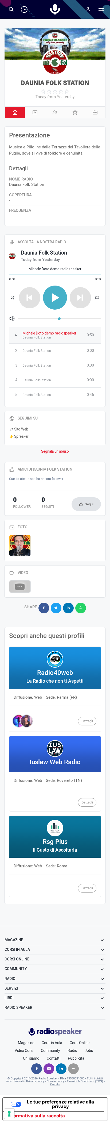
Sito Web (21, 429)
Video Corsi (24, 1050)
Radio (72, 1050)
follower (22, 503)
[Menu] (88, 9)
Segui (89, 504)
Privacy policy (35, 1081)
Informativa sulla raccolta (36, 1115)
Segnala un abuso (55, 451)
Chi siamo (31, 1058)
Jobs (89, 1050)
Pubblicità (76, 1058)
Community (50, 1050)
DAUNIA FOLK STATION (55, 83)
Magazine (26, 1043)
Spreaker (21, 436)
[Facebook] (36, 1068)
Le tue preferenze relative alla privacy (60, 1104)
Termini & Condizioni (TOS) (85, 1081)
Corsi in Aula (52, 1043)
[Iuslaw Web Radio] (55, 773)
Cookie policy (55, 1081)
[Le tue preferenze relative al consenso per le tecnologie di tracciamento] (9, 1114)
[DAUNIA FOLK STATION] (55, 62)
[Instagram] (49, 1068)
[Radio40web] (55, 689)
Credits (55, 1084)
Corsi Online (79, 1043)
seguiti (47, 503)
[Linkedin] (61, 1068)
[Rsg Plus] (55, 856)
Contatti (53, 1058)
